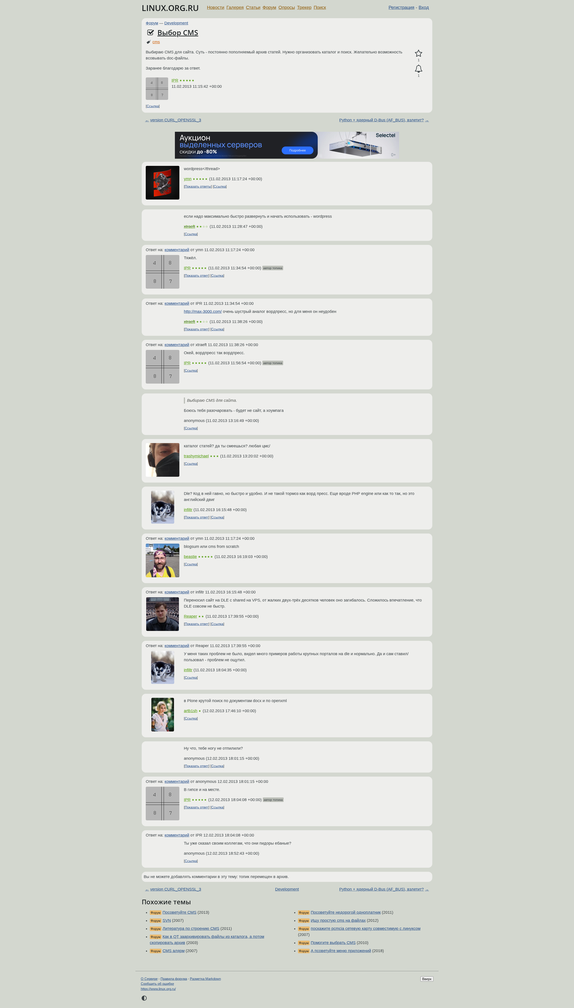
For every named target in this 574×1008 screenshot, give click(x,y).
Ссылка (153, 106)
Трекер (304, 7)
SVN (167, 920)
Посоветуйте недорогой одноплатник (346, 912)
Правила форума (174, 979)
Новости (215, 7)
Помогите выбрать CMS (333, 942)
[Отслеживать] (418, 68)
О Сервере (149, 979)
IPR (175, 80)
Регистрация (401, 7)
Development (176, 23)
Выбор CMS (177, 32)
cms (156, 42)
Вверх (427, 979)
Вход (424, 7)
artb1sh (190, 711)
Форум (269, 7)
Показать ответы (198, 186)
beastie (190, 556)
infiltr (188, 509)
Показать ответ (197, 275)
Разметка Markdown (205, 979)
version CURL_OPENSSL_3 (175, 120)
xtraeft (189, 226)
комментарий (177, 250)
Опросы (286, 7)
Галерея (235, 7)
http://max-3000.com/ (203, 311)
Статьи (253, 7)
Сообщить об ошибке (157, 984)
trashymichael (196, 456)
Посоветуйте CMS (179, 912)
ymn (187, 179)
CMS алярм (174, 951)
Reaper (190, 616)
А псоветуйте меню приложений (341, 951)
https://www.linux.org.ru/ (158, 989)
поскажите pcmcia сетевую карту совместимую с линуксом (365, 928)
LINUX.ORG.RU (170, 7)
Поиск (320, 7)
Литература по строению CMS (191, 928)
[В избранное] (418, 53)
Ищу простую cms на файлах (338, 920)
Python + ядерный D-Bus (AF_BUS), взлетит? (381, 120)
